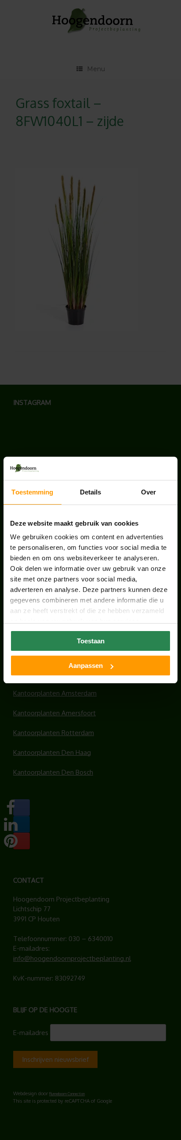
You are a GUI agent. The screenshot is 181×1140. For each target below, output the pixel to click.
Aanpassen (86, 665)
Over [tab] (148, 492)
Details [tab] (90, 492)
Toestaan (91, 641)
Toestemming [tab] (32, 492)
